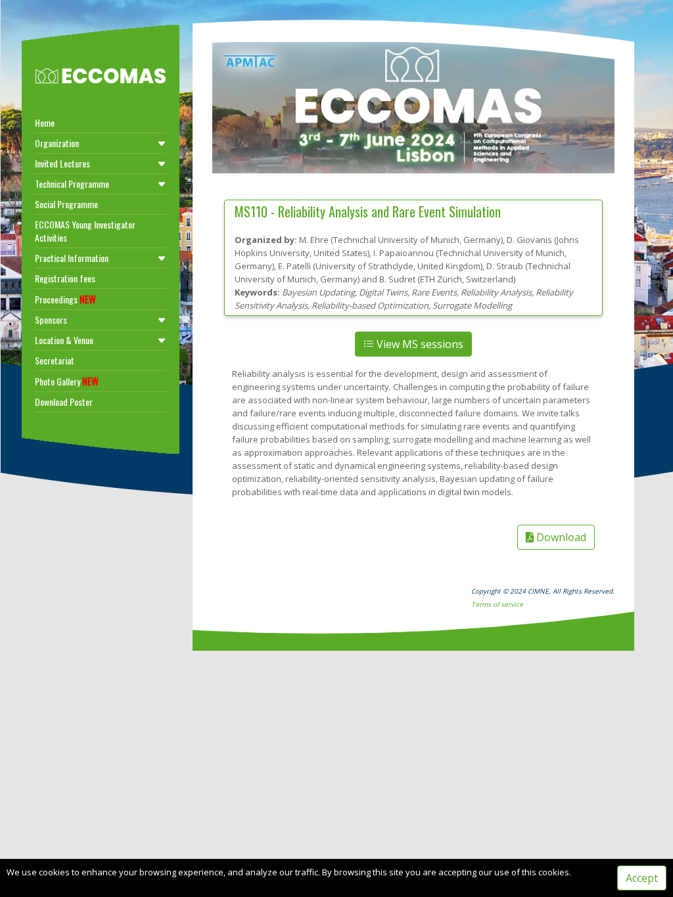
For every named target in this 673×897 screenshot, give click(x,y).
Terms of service (497, 604)
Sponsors (51, 319)
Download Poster (64, 401)
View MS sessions (418, 344)
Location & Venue (64, 340)
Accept (642, 878)
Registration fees (65, 278)
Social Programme (66, 204)
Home (45, 122)
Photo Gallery (67, 381)
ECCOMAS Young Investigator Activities (85, 230)
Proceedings (65, 299)
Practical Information (71, 258)
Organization (57, 143)
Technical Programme (72, 183)
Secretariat (54, 360)
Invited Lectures (62, 163)
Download (560, 537)
